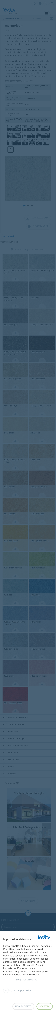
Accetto (44, 1006)
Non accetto (23, 1006)
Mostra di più (24, 979)
